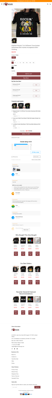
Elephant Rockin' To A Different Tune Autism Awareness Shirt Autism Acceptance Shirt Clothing (32, 111)
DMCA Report (26, 392)
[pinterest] (17, 349)
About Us (14, 354)
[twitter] (15, 349)
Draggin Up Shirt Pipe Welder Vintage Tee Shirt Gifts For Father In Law (23, 274)
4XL (30, 62)
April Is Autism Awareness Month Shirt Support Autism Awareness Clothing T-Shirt (37, 246)
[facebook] (12, 349)
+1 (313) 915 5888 (16, 344)
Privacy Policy (15, 369)
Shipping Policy (15, 374)
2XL (23, 62)
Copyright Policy (15, 378)
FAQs (13, 361)
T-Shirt (16, 55)
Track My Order (15, 359)
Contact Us (14, 356)
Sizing (13, 363)
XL (20, 62)
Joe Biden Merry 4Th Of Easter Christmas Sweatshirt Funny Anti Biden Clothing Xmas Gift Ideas (16, 274)
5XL (33, 62)
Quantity (13, 71)
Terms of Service (15, 376)
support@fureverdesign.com (18, 346)
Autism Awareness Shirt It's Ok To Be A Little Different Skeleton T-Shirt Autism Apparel (16, 246)
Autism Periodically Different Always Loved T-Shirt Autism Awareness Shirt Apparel (30, 246)
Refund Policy (15, 371)
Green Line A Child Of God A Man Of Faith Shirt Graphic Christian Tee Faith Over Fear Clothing (31, 118)
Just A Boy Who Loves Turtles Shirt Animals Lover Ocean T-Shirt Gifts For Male (30, 274)
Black (15, 65)
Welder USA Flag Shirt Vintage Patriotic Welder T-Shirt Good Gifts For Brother (37, 274)
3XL (27, 62)
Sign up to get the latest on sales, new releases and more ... (25, 384)
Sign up (37, 387)
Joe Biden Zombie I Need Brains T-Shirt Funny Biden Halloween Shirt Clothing (28, 124)
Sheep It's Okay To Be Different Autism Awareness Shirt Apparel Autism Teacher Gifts (23, 246)
